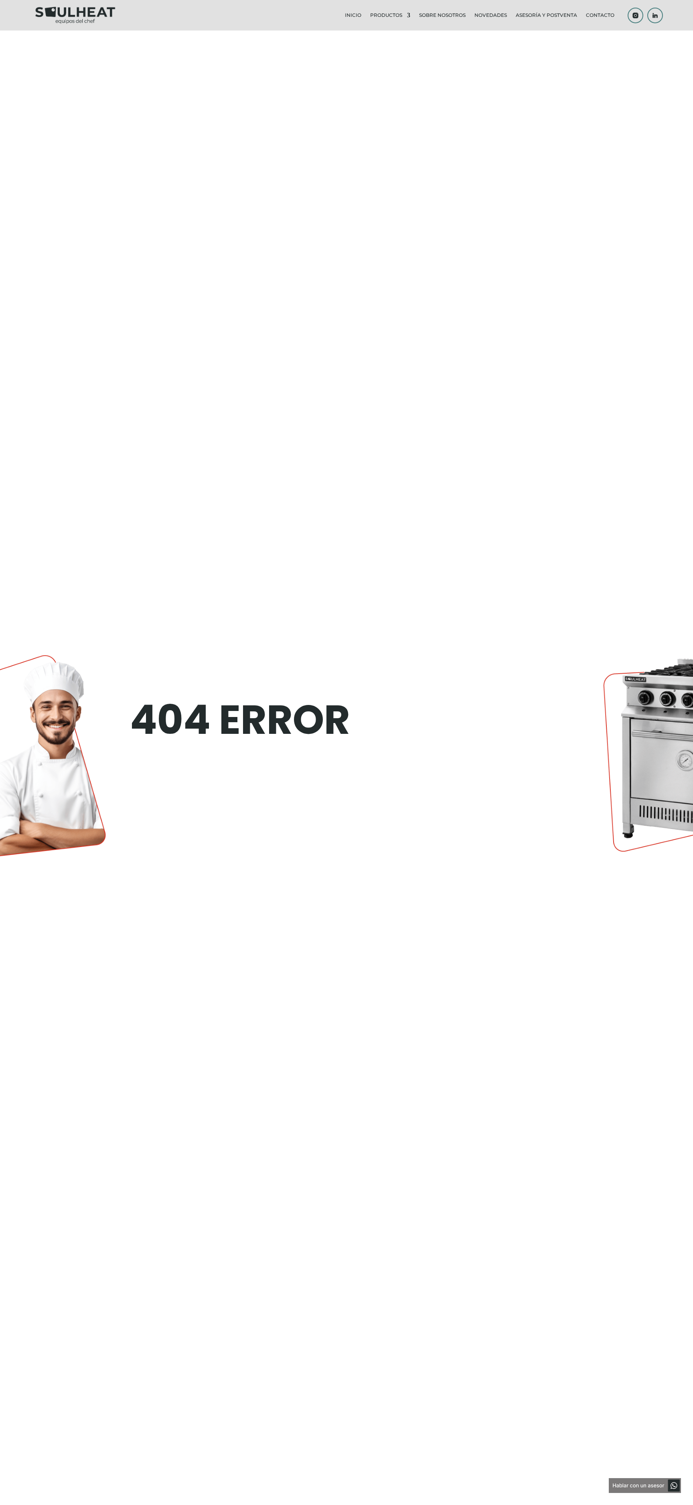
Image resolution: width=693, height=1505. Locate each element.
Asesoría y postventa (546, 15)
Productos (386, 15)
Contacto (600, 15)
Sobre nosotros (442, 15)
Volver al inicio (237, 780)
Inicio (353, 15)
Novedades (490, 15)
